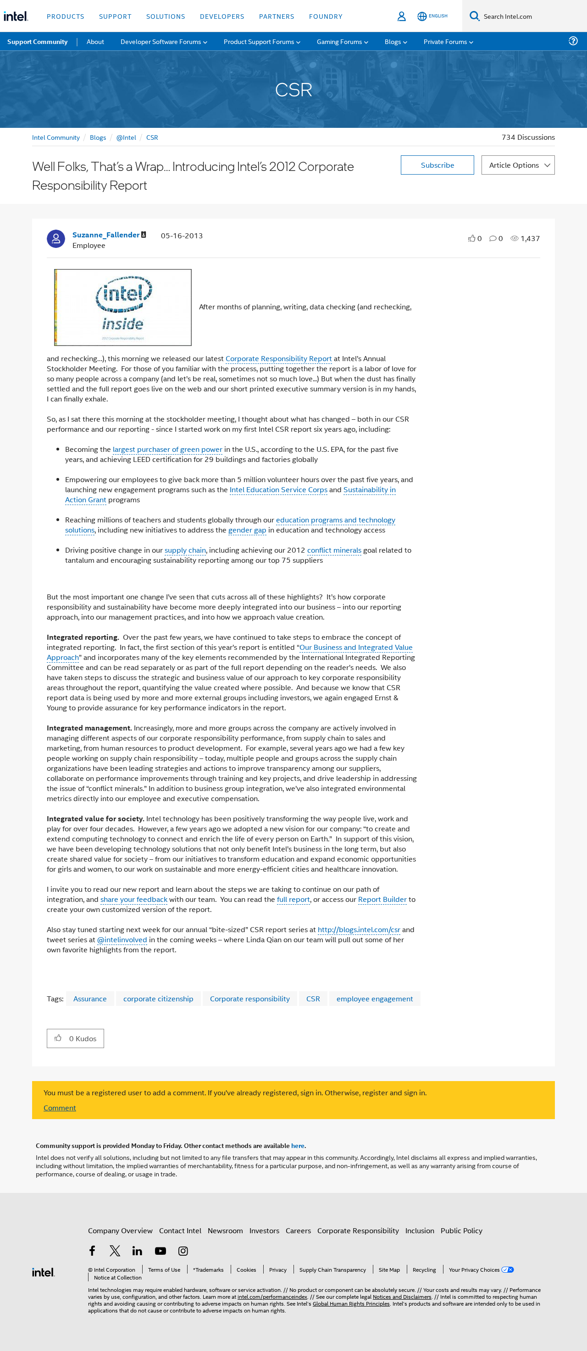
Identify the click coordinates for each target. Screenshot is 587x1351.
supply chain (185, 549)
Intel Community (56, 137)
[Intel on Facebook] (92, 1252)
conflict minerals (334, 549)
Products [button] (65, 16)
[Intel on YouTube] (160, 1252)
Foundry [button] (326, 16)
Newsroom (225, 1230)
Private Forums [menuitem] (445, 41)
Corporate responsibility (250, 998)
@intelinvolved (122, 939)
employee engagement (375, 998)
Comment (60, 1107)
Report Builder (382, 899)
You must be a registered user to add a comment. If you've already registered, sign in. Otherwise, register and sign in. (235, 1092)
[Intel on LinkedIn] (137, 1252)
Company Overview (120, 1230)
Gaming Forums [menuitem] (339, 41)
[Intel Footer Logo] (43, 1271)
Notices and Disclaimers (402, 1296)
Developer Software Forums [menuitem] (161, 41)
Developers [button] (222, 16)
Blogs (98, 137)
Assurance (90, 998)
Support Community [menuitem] (37, 41)
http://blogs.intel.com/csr (359, 929)
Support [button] (115, 16)
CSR (152, 137)
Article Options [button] (514, 164)
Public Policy (461, 1230)
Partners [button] (276, 16)
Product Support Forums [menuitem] (259, 41)
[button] (58, 1038)
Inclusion (419, 1230)
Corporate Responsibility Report (279, 358)
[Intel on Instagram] (183, 1252)
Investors (264, 1230)
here (298, 1145)
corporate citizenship (158, 998)
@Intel (126, 137)
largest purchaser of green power (167, 449)
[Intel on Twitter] (115, 1252)
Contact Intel (180, 1230)
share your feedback (133, 899)
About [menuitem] (95, 41)
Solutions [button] (165, 16)
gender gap (247, 529)
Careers (298, 1230)
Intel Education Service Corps (278, 489)
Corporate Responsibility (358, 1230)
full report (293, 899)
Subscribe (437, 164)
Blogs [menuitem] (393, 41)
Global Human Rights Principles (351, 1303)
